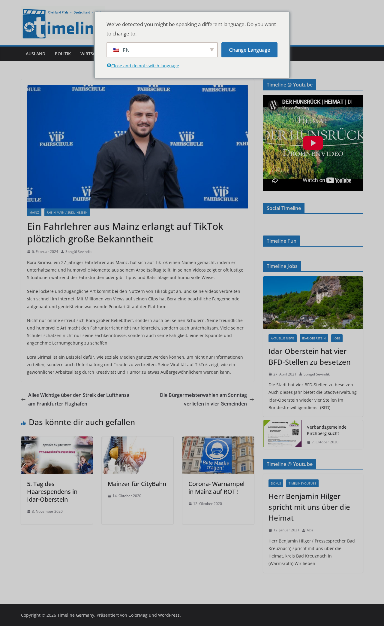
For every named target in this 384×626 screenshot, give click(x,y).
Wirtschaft (93, 53)
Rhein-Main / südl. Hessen (67, 212)
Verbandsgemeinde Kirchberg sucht (326, 430)
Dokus (276, 483)
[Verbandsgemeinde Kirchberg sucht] (282, 434)
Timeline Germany (75, 615)
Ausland (35, 53)
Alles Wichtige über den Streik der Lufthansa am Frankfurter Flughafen (78, 399)
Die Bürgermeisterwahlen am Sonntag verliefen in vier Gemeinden (203, 399)
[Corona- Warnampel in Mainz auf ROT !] (218, 440)
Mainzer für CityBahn (137, 484)
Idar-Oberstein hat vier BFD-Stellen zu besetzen (309, 356)
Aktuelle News (282, 338)
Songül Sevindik (78, 251)
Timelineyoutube (302, 483)
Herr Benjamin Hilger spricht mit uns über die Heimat (309, 507)
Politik (63, 53)
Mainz (34, 212)
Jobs (337, 338)
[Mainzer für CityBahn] (137, 440)
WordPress (169, 615)
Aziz (310, 530)
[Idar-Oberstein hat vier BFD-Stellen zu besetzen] (313, 302)
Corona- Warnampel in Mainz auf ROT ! (216, 488)
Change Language (249, 49)
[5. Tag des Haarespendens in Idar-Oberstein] (57, 440)
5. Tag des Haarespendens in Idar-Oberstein (52, 491)
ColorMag (138, 615)
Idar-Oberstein (314, 338)
